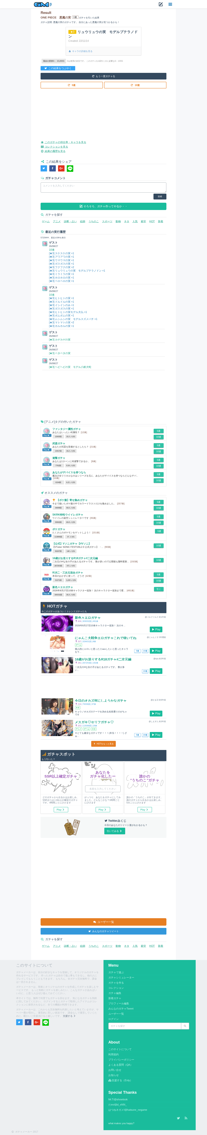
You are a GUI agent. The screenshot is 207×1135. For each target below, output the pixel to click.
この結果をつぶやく (60, 68)
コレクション (116, 988)
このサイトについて (120, 1049)
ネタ (126, 221)
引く (159, 589)
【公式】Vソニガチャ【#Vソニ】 (71, 543)
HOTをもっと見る (105, 744)
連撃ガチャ (58, 458)
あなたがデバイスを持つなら (69, 472)
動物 (118, 221)
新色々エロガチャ (62, 587)
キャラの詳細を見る (82, 51)
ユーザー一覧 (105, 922)
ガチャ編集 (114, 993)
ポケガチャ (58, 529)
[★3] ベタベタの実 (60, 353)
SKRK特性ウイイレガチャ (67, 514)
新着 (160, 221)
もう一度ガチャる (105, 76)
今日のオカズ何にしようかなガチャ (101, 700)
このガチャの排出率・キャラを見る (65, 142)
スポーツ (107, 221)
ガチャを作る (116, 982)
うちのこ (93, 221)
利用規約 (113, 1054)
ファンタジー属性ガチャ (66, 429)
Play (157, 629)
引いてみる (113, 831)
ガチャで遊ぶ (116, 972)
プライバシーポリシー (121, 1059)
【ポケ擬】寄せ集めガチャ (72, 500)
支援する (68, 1016)
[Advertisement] (103, 112)
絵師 (82, 221)
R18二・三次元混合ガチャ (67, 572)
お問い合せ (114, 1070)
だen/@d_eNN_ (117, 1104)
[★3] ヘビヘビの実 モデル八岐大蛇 (70, 367)
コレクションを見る (56, 146)
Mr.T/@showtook (118, 1099)
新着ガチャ (114, 998)
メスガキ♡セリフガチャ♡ (94, 722)
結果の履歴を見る (54, 151)
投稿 (160, 196)
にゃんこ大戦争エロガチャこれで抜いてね (105, 638)
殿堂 (143, 221)
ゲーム (46, 221)
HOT (152, 221)
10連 (137, 85)
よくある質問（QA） (120, 1064)
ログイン (113, 1019)
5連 (73, 85)
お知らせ (113, 1075)
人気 (135, 221)
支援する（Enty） (122, 1080)
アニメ (57, 221)
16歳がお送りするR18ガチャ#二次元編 (75, 558)
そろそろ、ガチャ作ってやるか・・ (105, 206)
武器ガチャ (58, 443)
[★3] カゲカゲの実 (60, 339)
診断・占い (70, 221)
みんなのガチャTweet (120, 1008)
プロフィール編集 (118, 1003)
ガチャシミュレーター (121, 977)
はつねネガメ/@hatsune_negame (127, 1109)
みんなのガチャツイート (105, 931)
